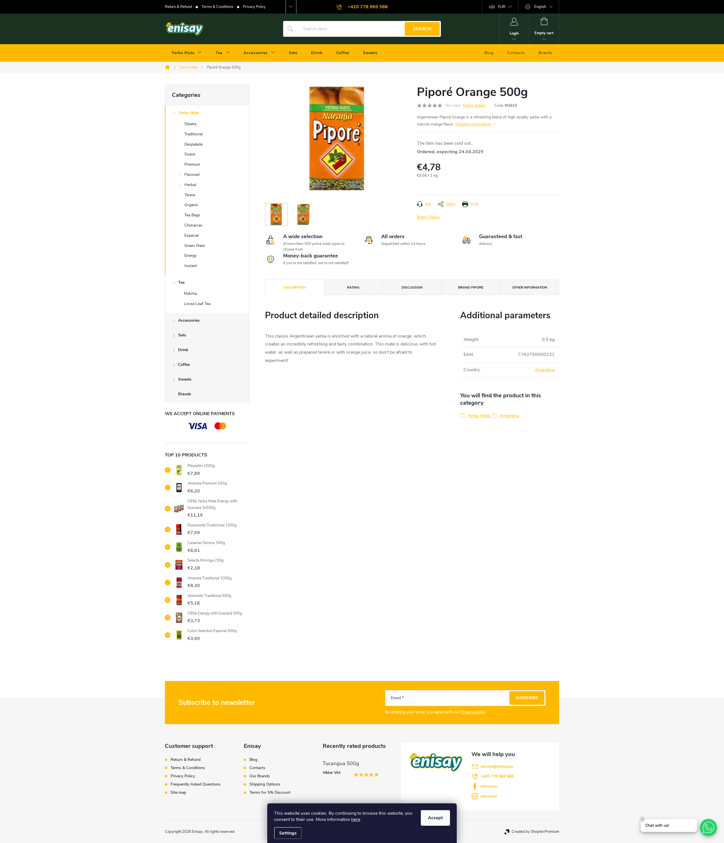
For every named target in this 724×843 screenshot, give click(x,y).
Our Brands (259, 776)
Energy (190, 255)
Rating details (474, 105)
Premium (192, 164)
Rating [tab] (353, 287)
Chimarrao (193, 225)
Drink (183, 350)
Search (422, 29)
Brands (184, 394)
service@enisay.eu (496, 766)
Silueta (190, 124)
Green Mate (194, 245)
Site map (178, 792)
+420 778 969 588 (496, 776)
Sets (182, 335)
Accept (435, 818)
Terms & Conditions (217, 6)
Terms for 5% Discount (269, 792)
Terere (189, 195)
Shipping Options (264, 784)
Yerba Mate (189, 113)
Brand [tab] (470, 287)
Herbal (190, 184)
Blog (253, 759)
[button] (708, 827)
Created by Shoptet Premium (535, 831)
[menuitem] (187, 53)
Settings (288, 833)
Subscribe (527, 698)
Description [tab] (294, 287)
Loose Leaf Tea (197, 303)
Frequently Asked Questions (196, 784)
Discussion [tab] (412, 287)
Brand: (428, 217)
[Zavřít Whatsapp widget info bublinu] (642, 819)
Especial (191, 235)
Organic (191, 205)
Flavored (191, 174)
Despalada (193, 144)
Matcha (190, 293)
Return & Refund (178, 6)
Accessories (189, 320)
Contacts (257, 768)
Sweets (184, 379)
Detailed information (473, 124)
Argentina (545, 370)
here (355, 819)
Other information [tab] (529, 287)
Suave (189, 154)
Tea (181, 282)
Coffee (184, 364)
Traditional (193, 134)
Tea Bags (192, 215)
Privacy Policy (254, 6)
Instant (190, 265)
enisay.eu (488, 786)
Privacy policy (473, 712)
